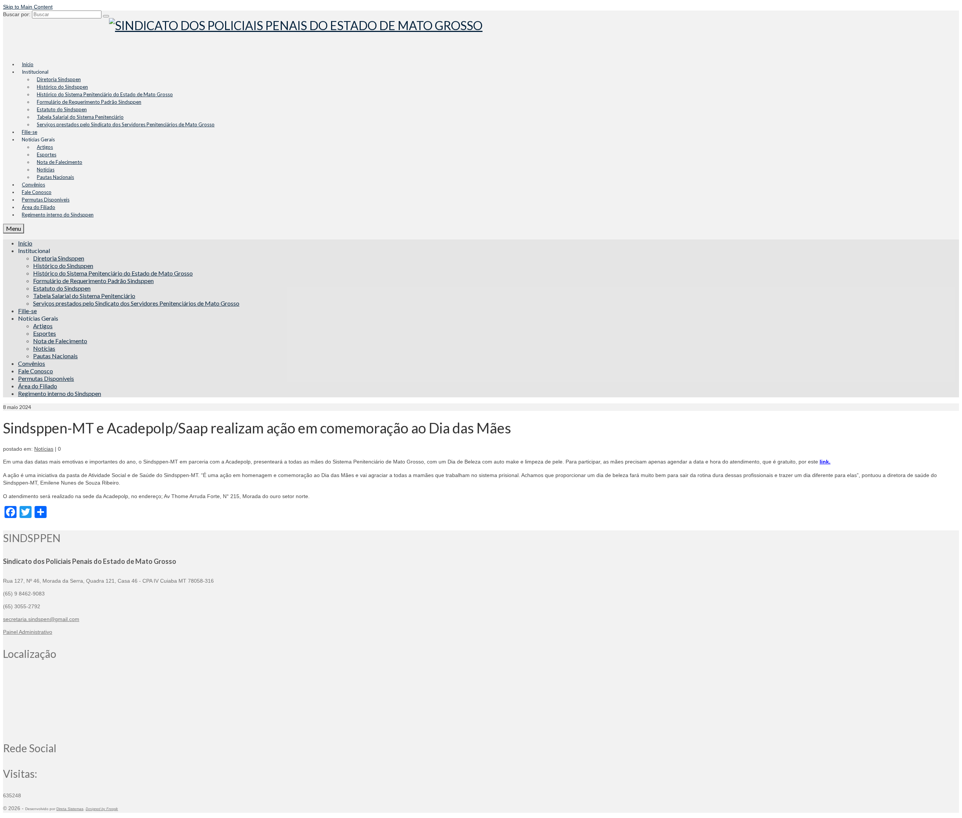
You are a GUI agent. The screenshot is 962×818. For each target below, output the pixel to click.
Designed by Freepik (102, 809)
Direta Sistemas (69, 809)
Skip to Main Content (28, 7)
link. (825, 462)
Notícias (43, 449)
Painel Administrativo (27, 632)
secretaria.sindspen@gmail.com (41, 619)
